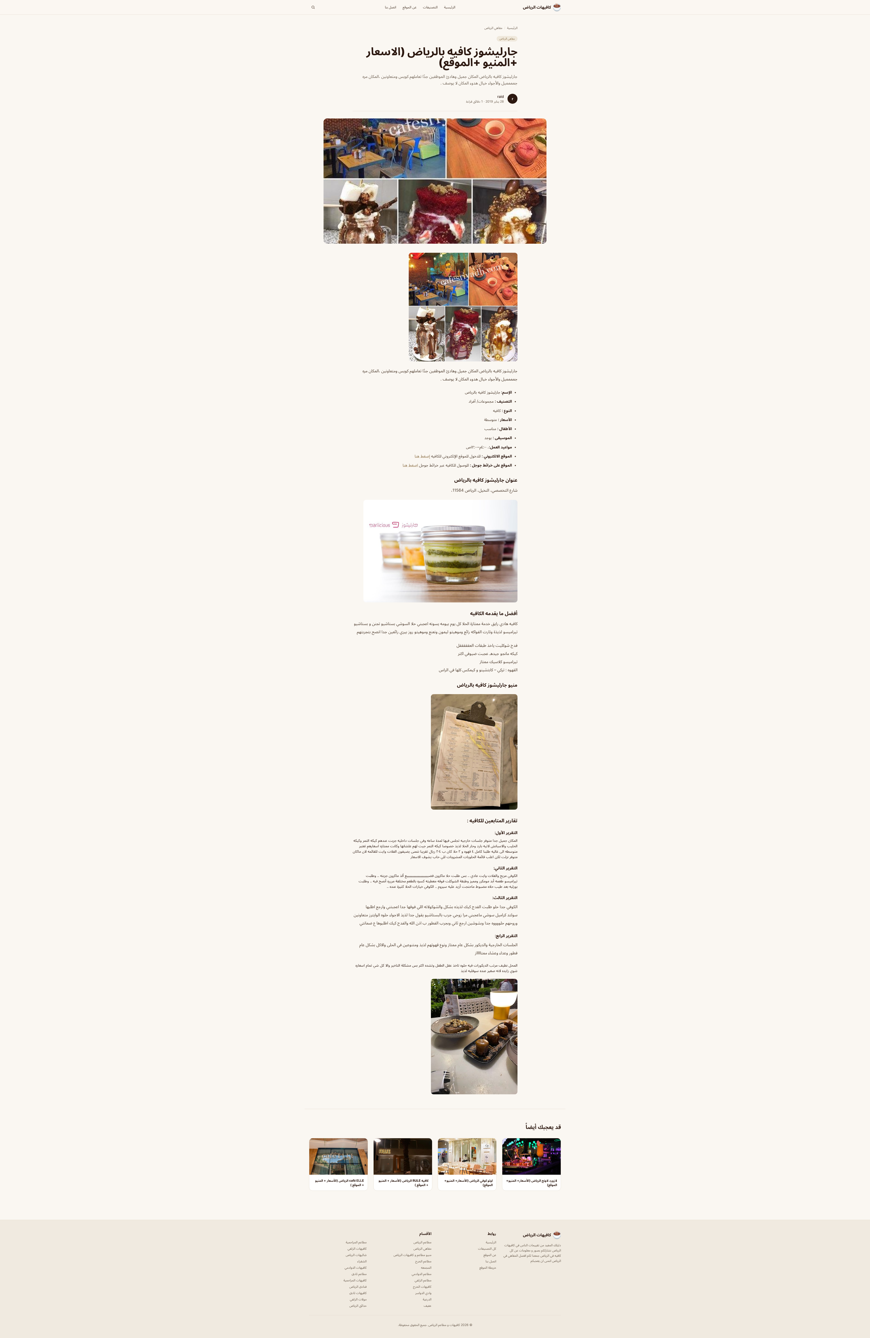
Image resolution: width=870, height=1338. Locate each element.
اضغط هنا (411, 465)
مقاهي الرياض (493, 28)
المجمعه (426, 1267)
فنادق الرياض (358, 1286)
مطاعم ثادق (359, 1274)
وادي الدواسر (423, 1293)
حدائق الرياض (358, 1305)
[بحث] (313, 7)
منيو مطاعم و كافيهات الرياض (412, 1255)
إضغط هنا (422, 456)
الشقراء (362, 1261)
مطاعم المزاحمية (356, 1242)
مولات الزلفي (358, 1299)
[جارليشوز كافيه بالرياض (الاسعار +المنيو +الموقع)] (435, 307)
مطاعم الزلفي (423, 1280)
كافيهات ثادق (358, 1293)
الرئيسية (449, 7)
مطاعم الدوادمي (421, 1274)
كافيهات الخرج (422, 1286)
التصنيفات (430, 7)
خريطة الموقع (487, 1267)
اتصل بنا (390, 7)
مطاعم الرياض (422, 1242)
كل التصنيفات (487, 1248)
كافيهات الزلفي (357, 1248)
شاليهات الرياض (356, 1255)
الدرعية (427, 1299)
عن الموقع (410, 7)
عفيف (427, 1305)
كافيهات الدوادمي (356, 1267)
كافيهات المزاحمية (355, 1280)
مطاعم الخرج (423, 1261)
